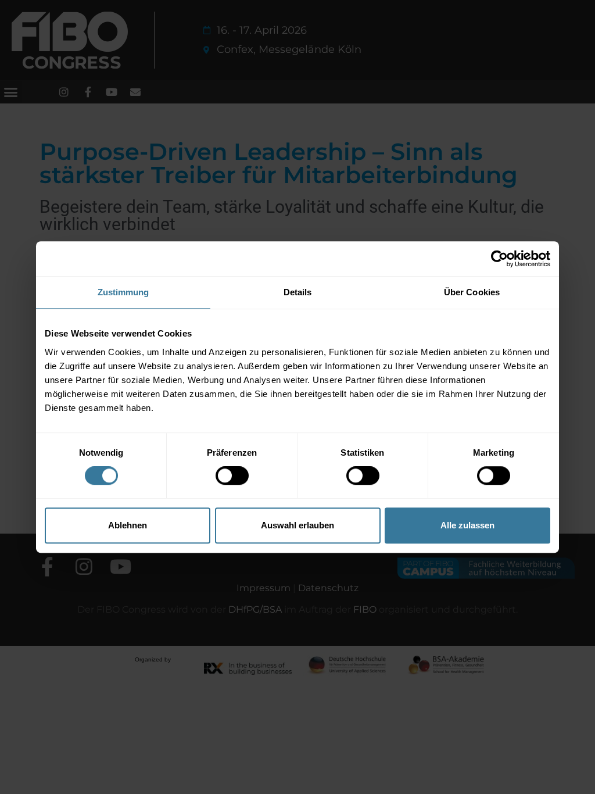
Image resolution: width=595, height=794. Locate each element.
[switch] (232, 475)
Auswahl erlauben (297, 525)
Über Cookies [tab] (472, 292)
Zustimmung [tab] (123, 292)
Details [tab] (298, 292)
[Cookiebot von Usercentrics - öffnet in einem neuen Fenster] (499, 258)
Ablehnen (127, 525)
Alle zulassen (467, 525)
